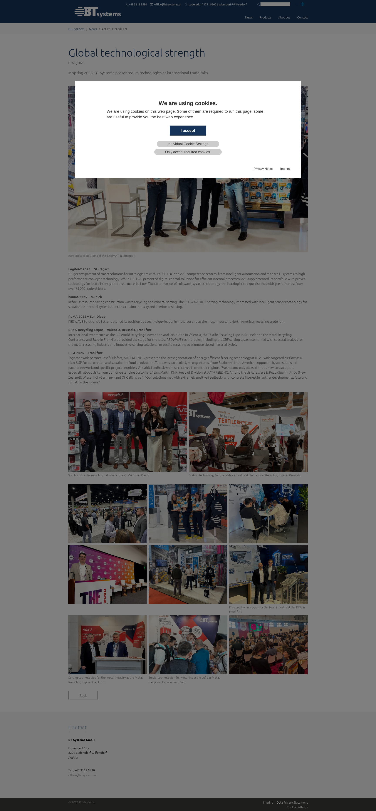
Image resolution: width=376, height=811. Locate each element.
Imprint (285, 168)
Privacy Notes (263, 168)
